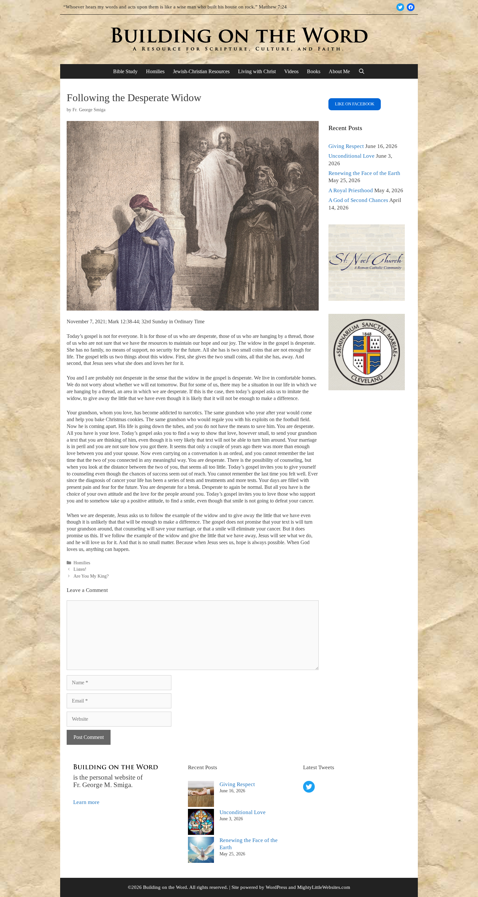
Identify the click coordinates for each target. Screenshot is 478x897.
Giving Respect (346, 146)
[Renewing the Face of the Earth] (201, 851)
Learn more (86, 802)
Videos (291, 71)
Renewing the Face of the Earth (364, 173)
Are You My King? (91, 576)
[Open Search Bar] (361, 71)
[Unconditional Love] (201, 823)
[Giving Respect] (201, 795)
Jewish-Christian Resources (201, 71)
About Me (339, 71)
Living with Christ (257, 71)
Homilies (155, 71)
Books (313, 71)
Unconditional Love (351, 156)
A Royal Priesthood (350, 190)
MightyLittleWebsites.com (323, 887)
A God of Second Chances (358, 200)
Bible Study (125, 71)
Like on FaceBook (354, 103)
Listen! (79, 569)
